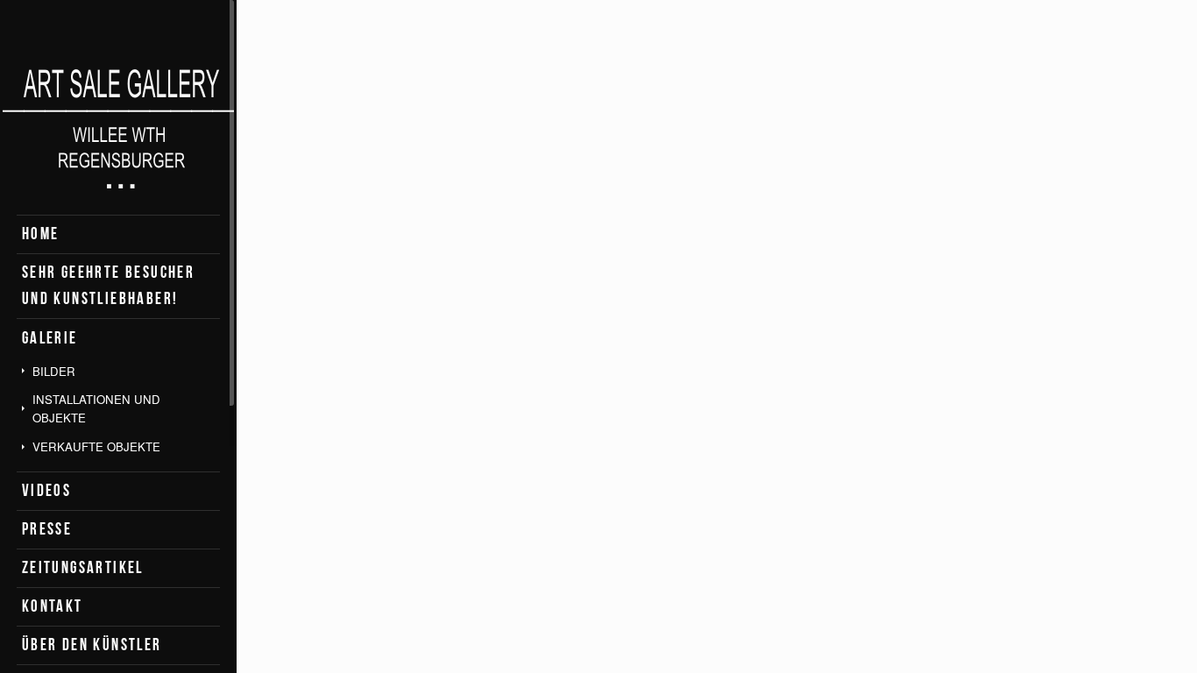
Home (41, 233)
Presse (47, 529)
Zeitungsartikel (83, 567)
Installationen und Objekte (96, 408)
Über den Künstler (92, 644)
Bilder (53, 371)
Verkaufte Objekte (96, 446)
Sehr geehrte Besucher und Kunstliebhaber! (108, 285)
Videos (46, 490)
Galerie (50, 338)
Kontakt (52, 606)
